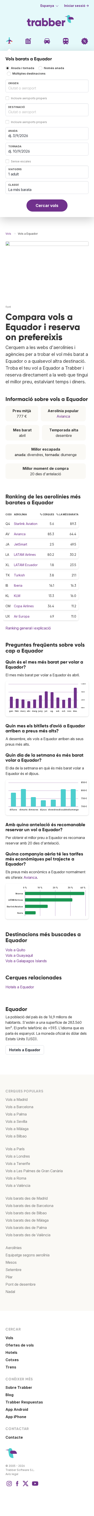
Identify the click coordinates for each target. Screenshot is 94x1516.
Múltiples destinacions (28, 73)
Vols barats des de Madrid (26, 1198)
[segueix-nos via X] (25, 1486)
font (8, 307)
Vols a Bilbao (16, 1136)
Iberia (18, 585)
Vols (9, 1338)
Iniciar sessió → (76, 6)
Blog (9, 1394)
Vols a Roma (15, 1178)
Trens (10, 1367)
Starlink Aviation (25, 524)
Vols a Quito (15, 950)
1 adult (13, 174)
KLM (17, 596)
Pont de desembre (20, 1284)
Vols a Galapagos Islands (26, 961)
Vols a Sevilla (16, 1121)
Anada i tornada (22, 68)
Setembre (13, 1269)
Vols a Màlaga (17, 1128)
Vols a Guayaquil (19, 955)
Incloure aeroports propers (29, 98)
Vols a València (17, 1185)
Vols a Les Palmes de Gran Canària (34, 1171)
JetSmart (20, 544)
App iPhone (15, 1416)
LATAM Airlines (25, 554)
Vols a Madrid (16, 1099)
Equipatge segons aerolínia (27, 1255)
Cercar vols (47, 205)
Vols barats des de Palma (26, 1227)
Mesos (11, 1262)
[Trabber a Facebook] (17, 1486)
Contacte (14, 1437)
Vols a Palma (16, 1114)
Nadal (10, 1291)
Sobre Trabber (18, 1387)
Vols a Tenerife (17, 1163)
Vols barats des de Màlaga (27, 1220)
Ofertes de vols (19, 1345)
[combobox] (47, 86)
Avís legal (11, 1474)
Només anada (54, 68)
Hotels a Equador (19, 987)
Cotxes (12, 1359)
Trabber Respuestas (24, 1402)
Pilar (9, 1277)
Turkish (19, 575)
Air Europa (21, 616)
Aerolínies (13, 1247)
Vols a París (15, 1149)
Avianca (63, 416)
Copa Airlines (24, 606)
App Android (16, 1409)
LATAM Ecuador (26, 565)
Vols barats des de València (27, 1235)
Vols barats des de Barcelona (29, 1205)
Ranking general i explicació (28, 628)
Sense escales (21, 161)
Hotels (11, 1352)
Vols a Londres (17, 1156)
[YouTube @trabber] (34, 1486)
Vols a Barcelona (19, 1107)
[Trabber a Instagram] (9, 1486)
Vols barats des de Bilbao (26, 1213)
